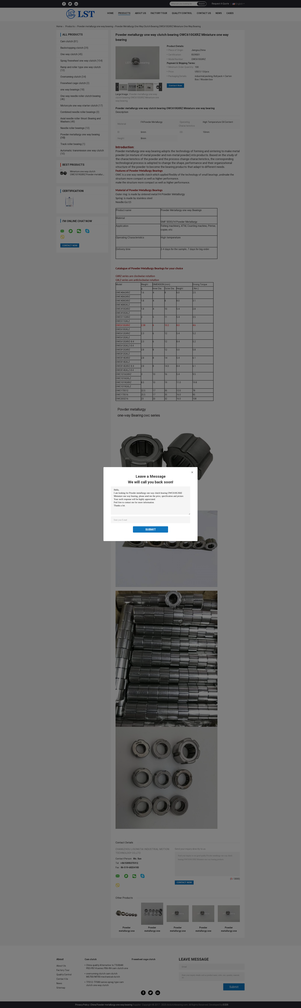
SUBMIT (150, 529)
